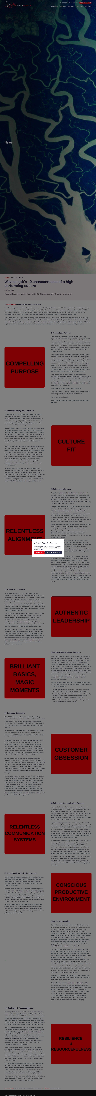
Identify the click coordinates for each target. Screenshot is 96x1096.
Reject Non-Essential (53, 552)
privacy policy (41, 549)
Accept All (39, 552)
